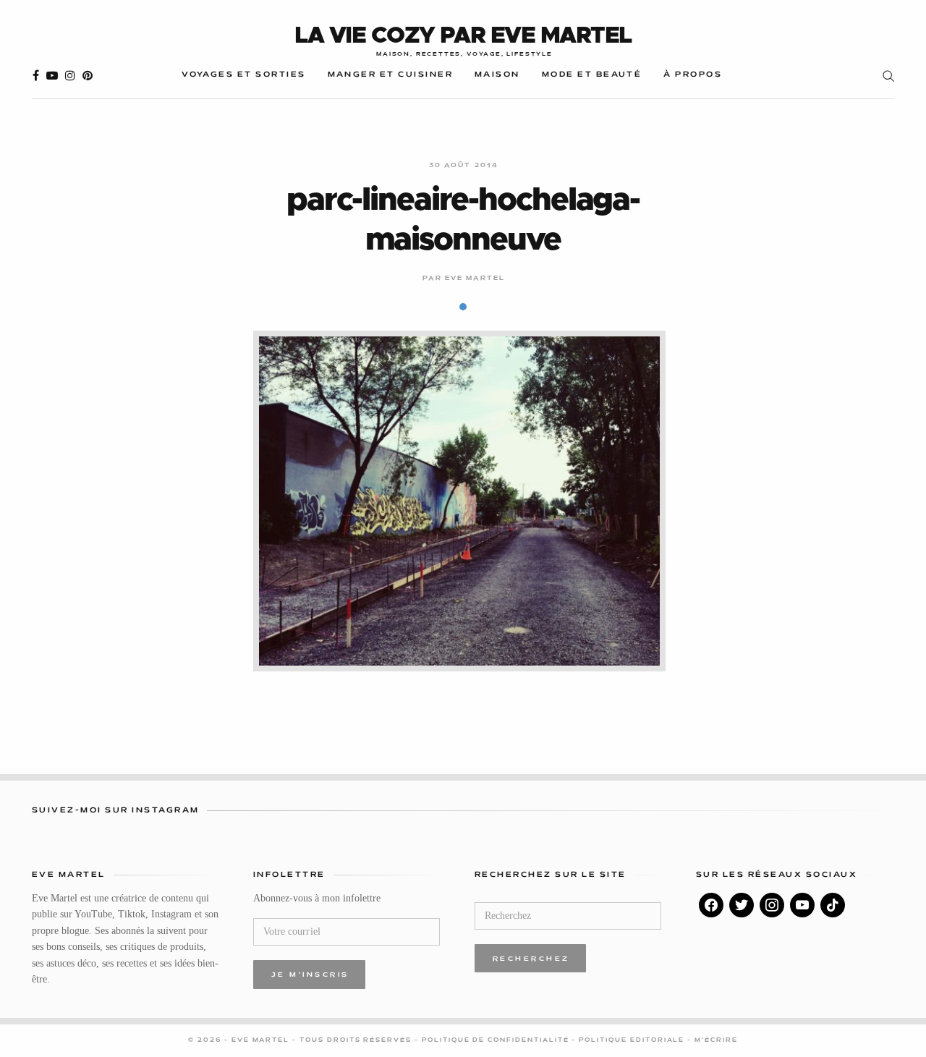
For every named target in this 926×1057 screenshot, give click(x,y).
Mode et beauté (592, 75)
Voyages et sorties (243, 75)
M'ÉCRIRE (716, 1040)
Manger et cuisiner (390, 75)
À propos (692, 75)
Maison (497, 75)
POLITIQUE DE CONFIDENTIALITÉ (497, 1040)
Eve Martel (475, 278)
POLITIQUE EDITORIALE (633, 1040)
